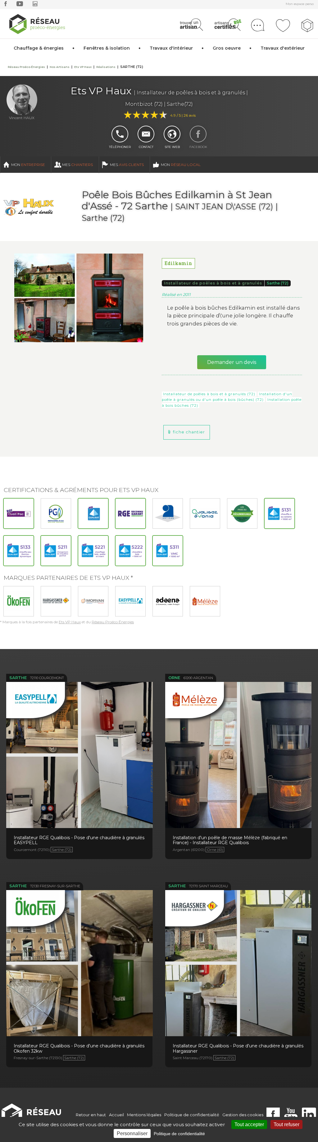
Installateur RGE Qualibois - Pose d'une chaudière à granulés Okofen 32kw (79, 952)
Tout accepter (249, 1124)
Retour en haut (91, 1114)
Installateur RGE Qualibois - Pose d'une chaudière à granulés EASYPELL (79, 744)
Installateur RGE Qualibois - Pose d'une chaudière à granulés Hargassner (238, 952)
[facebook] (5, 5)
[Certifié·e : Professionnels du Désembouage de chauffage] (242, 513)
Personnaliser (132, 1133)
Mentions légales (144, 1114)
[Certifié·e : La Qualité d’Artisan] (168, 513)
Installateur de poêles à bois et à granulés (213, 283)
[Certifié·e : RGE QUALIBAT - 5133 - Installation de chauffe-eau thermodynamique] (19, 551)
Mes (77, 164)
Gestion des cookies (242, 1114)
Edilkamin (178, 263)
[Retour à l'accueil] (35, 1115)
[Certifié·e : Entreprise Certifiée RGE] (130, 513)
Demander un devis (231, 362)
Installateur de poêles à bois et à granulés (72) (209, 394)
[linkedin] (35, 5)
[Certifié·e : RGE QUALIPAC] (19, 513)
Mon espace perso (300, 4)
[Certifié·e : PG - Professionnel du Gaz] (56, 513)
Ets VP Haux (70, 622)
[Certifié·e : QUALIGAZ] (205, 513)
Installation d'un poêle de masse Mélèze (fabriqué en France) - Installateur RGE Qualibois (238, 744)
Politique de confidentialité (191, 1114)
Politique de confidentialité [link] (179, 1133)
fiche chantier (189, 432)
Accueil (116, 1114)
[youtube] (19, 5)
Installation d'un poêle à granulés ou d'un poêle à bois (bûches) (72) (227, 397)
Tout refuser (286, 1124)
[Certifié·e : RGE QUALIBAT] (93, 513)
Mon (28, 164)
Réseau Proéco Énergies (113, 622)
